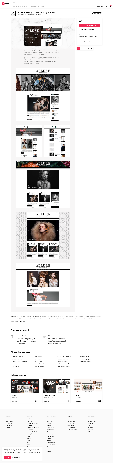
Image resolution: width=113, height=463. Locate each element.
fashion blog (60, 316)
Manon (28, 444)
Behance (90, 434)
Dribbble (90, 432)
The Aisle (29, 442)
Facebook (90, 423)
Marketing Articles (72, 429)
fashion (55, 316)
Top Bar (91, 319)
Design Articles (71, 421)
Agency (49, 425)
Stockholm (29, 438)
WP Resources (71, 427)
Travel (48, 432)
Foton (28, 440)
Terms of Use (9, 421)
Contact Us (9, 427)
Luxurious (26, 319)
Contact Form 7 (56, 319)
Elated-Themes (14, 321)
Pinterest (90, 427)
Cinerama (29, 447)
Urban (46, 319)
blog (51, 316)
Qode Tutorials (92, 421)
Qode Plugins (30, 421)
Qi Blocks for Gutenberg (33, 427)
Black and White (93, 316)
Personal (49, 440)
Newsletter (9, 425)
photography (81, 316)
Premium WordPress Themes (34, 419)
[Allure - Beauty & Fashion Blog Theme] (43, 35)
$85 (24, 321)
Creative (49, 423)
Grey (41, 316)
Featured (69, 419)
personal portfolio (73, 316)
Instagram (90, 429)
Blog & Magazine (25, 14)
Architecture (50, 436)
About (7, 419)
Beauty (49, 438)
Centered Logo (79, 319)
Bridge (28, 436)
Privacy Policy (9, 423)
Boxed (73, 319)
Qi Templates (30, 429)
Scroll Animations (51, 442)
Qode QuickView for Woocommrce (36, 434)
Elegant (21, 319)
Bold (99, 316)
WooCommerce (51, 429)
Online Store (50, 427)
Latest (48, 419)
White (44, 316)
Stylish (42, 319)
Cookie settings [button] (16, 457)
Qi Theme (29, 425)
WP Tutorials (70, 423)
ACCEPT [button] (7, 457)
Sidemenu (86, 319)
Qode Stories (70, 425)
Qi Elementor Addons (32, 423)
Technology (50, 434)
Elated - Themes (93, 42)
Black (37, 316)
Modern (31, 319)
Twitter (90, 425)
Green (48, 447)
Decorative (16, 319)
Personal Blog (33, 14)
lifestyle (66, 316)
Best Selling (50, 421)
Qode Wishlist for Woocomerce (35, 432)
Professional (37, 319)
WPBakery (64, 319)
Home (19, 14)
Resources (100, 6)
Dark (12, 319)
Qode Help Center (93, 419)
